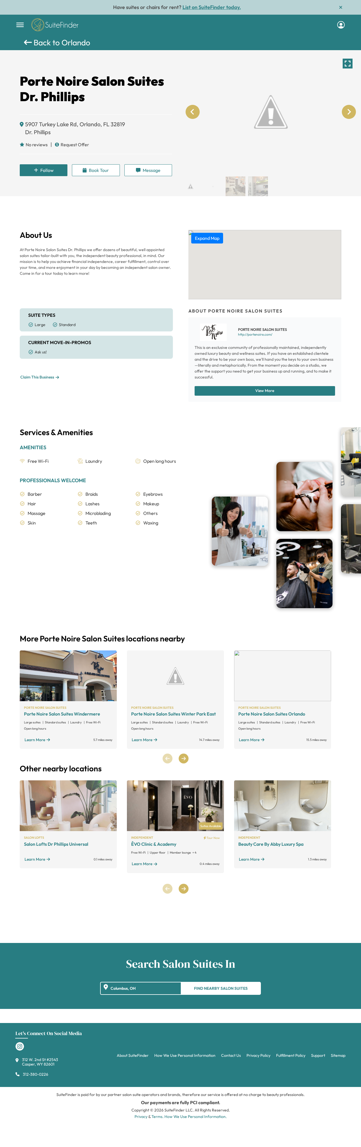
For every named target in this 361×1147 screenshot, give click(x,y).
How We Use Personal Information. (195, 1116)
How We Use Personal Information (184, 1055)
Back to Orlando (61, 42)
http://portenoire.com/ (255, 334)
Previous (168, 758)
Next (183, 758)
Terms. (157, 1116)
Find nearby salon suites (221, 988)
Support (318, 1055)
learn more (35, 739)
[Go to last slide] (193, 112)
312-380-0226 (35, 1074)
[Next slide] (349, 112)
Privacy (141, 1116)
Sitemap (338, 1055)
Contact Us (231, 1055)
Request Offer (75, 144)
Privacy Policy (258, 1055)
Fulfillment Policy (290, 1055)
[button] (190, 186)
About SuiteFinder (133, 1055)
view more (264, 390)
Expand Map (207, 238)
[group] (270, 112)
